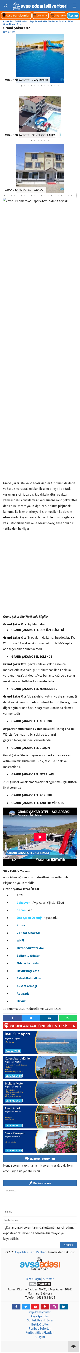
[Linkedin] (64, 1306)
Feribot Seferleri (40, 1328)
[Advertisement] (40, 574)
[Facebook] (16, 1306)
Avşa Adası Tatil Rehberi (15, 21)
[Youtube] (35, 1306)
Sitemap (48, 1279)
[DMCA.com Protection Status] (40, 1284)
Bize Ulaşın (33, 1279)
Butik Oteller (40, 1324)
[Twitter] (26, 1306)
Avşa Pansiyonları (40, 1312)
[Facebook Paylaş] (12, 1018)
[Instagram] (54, 1306)
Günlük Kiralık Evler (40, 1320)
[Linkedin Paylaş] (49, 1018)
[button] (73, 59)
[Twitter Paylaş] (31, 1018)
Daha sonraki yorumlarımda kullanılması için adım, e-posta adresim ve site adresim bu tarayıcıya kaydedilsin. (38, 1233)
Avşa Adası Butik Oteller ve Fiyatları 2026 (51, 21)
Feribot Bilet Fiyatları (40, 1333)
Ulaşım (40, 1337)
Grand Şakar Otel (12, 24)
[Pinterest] (45, 1306)
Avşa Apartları (40, 1316)
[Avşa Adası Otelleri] (40, 18)
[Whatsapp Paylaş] (67, 1018)
